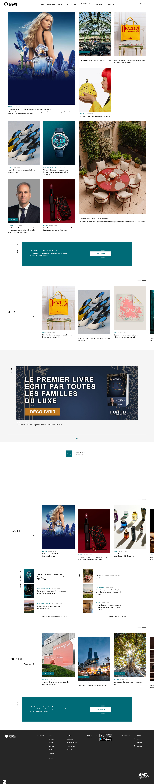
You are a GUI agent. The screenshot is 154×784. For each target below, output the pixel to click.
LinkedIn (139, 735)
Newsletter (70, 739)
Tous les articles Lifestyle (117, 616)
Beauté (61, 4)
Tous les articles (29, 317)
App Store (105, 735)
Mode (42, 4)
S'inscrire (101, 254)
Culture (98, 4)
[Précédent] (139, 280)
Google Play (105, 739)
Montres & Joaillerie (85, 4)
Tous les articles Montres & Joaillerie (54, 616)
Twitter (138, 739)
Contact (69, 750)
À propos (70, 735)
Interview (109, 4)
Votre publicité (71, 746)
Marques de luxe (51, 758)
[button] (76, 438)
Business (51, 4)
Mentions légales (72, 742)
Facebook (139, 746)
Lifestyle (71, 4)
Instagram (139, 742)
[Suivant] (144, 280)
